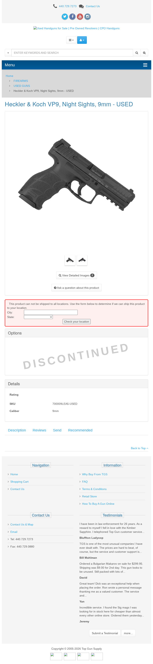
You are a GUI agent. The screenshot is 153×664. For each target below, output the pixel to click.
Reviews (39, 430)
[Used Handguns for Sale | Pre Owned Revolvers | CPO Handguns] (76, 28)
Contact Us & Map (21, 524)
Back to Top (138, 448)
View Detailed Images (77, 275)
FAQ (85, 481)
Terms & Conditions (94, 489)
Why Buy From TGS (94, 474)
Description (17, 430)
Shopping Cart (19, 481)
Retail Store (89, 496)
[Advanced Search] (144, 53)
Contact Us (93, 6)
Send (57, 430)
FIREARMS (21, 80)
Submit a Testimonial (105, 633)
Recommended (80, 430)
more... (128, 633)
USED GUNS (22, 85)
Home (9, 75)
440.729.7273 (67, 6)
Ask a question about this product (77, 287)
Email (13, 531)
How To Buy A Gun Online (98, 503)
